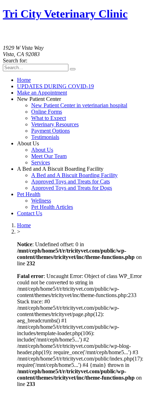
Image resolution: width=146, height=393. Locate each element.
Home (24, 225)
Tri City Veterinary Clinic (65, 13)
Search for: (15, 61)
